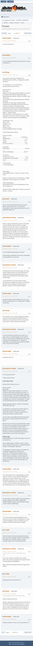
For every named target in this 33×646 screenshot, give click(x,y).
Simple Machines (20, 644)
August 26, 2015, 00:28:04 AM (9, 40)
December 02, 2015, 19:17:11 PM (10, 514)
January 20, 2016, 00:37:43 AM (9, 576)
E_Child (6, 530)
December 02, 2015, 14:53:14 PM (10, 371)
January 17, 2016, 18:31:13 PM (9, 532)
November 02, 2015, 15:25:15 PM (10, 267)
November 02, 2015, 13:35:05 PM (10, 201)
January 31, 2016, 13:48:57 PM (9, 619)
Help (10, 642)
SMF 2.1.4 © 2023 (13, 644)
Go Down (4, 33)
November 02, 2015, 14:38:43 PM (10, 220)
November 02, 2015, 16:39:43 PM (10, 296)
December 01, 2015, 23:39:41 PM (10, 354)
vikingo (6, 72)
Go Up (3, 632)
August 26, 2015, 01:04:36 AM (9, 57)
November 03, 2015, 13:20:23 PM (10, 332)
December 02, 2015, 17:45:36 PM (10, 471)
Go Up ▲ (22, 642)
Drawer (6, 199)
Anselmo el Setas (10, 217)
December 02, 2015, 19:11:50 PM (10, 495)
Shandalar (7, 38)
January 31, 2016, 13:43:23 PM (9, 593)
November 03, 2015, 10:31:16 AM (10, 313)
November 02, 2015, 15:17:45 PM (10, 248)
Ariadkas (7, 55)
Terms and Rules (15, 642)
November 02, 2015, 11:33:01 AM (10, 75)
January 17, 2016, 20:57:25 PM (9, 551)
